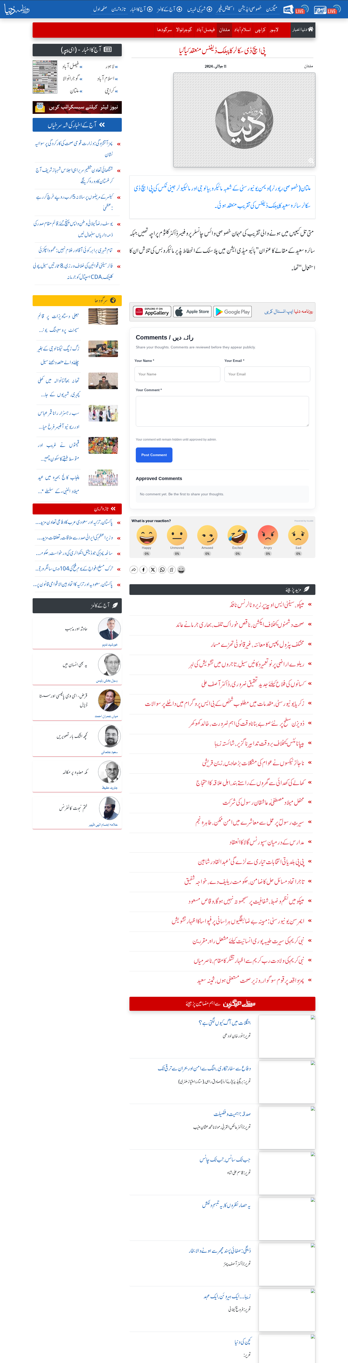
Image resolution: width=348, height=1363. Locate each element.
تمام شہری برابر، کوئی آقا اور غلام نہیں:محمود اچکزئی (75, 250)
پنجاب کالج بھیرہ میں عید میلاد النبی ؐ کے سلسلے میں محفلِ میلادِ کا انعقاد (58, 491)
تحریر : (247, 1355)
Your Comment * (149, 390)
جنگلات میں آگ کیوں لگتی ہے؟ (225, 1022)
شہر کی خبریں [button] (196, 9)
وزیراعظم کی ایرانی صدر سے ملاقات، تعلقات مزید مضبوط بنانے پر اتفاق (77, 538)
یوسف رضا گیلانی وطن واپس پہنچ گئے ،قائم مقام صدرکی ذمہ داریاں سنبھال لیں (73, 229)
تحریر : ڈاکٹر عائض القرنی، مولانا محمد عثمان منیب (222, 1127)
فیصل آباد (205, 30)
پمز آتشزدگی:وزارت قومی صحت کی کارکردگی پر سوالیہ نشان (74, 149)
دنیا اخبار (300, 29)
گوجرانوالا (184, 30)
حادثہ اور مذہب (76, 629)
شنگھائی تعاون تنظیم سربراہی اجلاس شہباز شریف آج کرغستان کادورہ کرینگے (74, 175)
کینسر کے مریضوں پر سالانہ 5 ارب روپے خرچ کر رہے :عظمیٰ (74, 202)
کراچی (260, 30)
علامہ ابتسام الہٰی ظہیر (103, 825)
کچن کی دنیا (243, 1342)
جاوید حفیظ (110, 788)
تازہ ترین (118, 9)
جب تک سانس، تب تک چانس (225, 1159)
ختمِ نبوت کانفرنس (73, 808)
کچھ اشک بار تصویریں (72, 736)
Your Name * (144, 361)
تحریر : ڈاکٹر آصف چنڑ (237, 1264)
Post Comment (154, 455)
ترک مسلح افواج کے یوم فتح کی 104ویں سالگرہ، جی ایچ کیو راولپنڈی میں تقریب (75, 569)
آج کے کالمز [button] (167, 9)
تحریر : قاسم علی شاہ (239, 1173)
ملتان (223, 30)
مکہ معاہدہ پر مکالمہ (74, 772)
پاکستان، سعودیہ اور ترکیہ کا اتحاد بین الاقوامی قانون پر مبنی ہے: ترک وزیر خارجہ (74, 585)
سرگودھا (164, 30)
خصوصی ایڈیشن (250, 9)
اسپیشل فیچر (225, 9)
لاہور (274, 30)
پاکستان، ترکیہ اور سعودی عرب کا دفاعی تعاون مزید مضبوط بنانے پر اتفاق (76, 523)
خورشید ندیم (110, 645)
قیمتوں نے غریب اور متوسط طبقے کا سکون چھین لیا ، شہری (58, 459)
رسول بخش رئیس (107, 681)
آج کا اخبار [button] (138, 9)
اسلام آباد (242, 30)
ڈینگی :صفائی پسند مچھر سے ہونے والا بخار (220, 1250)
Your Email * (234, 361)
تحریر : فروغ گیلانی (239, 1309)
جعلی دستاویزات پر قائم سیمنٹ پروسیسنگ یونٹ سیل (58, 330)
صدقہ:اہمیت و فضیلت (232, 1114)
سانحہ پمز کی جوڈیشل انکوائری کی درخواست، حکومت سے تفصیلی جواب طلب (74, 554)
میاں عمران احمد (106, 716)
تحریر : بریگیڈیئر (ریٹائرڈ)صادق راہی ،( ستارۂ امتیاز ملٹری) (214, 1081)
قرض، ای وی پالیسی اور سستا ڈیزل (63, 700)
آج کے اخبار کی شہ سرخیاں (72, 125)
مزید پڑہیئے (293, 589)
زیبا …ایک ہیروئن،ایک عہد (227, 1296)
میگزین (272, 9)
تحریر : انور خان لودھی (237, 1036)
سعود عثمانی (109, 752)
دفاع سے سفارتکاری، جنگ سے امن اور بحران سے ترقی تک (204, 1068)
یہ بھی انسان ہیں (75, 665)
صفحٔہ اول (101, 9)
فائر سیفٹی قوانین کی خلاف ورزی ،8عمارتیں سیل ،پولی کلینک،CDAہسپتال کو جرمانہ (73, 271)
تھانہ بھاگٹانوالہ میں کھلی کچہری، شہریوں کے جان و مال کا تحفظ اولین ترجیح (58, 394)
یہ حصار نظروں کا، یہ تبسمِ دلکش (226, 1205)
